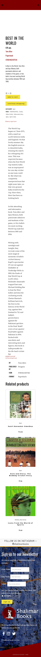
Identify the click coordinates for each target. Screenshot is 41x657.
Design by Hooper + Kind (20, 654)
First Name (5, 569)
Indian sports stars (18, 114)
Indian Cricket (9, 114)
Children (17, 520)
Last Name (5, 577)
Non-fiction (23, 520)
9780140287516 (14, 111)
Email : (4, 584)
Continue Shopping (16, 103)
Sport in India (13, 117)
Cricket (21, 111)
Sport (14, 109)
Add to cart (13, 97)
